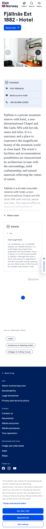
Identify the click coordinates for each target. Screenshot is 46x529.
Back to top (9, 373)
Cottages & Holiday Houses (19, 352)
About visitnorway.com (14, 385)
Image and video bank (13, 445)
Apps (4, 450)
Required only (23, 517)
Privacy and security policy (15, 400)
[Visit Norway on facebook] (3, 468)
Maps (5, 455)
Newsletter (8, 418)
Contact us (7, 413)
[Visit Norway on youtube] (14, 468)
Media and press (10, 423)
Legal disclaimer (10, 395)
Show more (13, 215)
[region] (23, 300)
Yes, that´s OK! (23, 511)
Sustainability (9, 390)
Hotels (10, 338)
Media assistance (11, 428)
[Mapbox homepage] (33, 279)
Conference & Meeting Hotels (20, 345)
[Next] (38, 52)
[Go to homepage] (10, 5)
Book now (11, 27)
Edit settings (23, 524)
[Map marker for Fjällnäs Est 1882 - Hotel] (23, 298)
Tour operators (9, 433)
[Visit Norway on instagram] (9, 468)
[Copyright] (38, 63)
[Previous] (8, 52)
